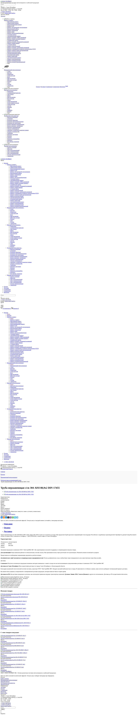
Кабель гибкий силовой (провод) (19, 183)
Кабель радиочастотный (16, 196)
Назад (8, 314)
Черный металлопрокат (13, 275)
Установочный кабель (16, 199)
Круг (11, 215)
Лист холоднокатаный (16, 279)
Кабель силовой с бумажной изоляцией (21, 186)
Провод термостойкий (16, 187)
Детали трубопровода (16, 260)
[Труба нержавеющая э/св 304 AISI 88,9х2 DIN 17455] (19, 491)
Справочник (7, 291)
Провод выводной (15, 200)
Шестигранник (14, 216)
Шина (11, 230)
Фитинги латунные (15, 266)
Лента (11, 235)
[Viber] (11, 517)
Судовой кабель (14, 189)
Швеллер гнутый (15, 217)
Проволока (13, 212)
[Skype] (15, 517)
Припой (12, 242)
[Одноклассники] (4, 517)
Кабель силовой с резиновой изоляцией (21, 192)
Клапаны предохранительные (18, 253)
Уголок (12, 222)
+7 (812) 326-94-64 (6, 11)
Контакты (6, 292)
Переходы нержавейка (16, 271)
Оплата (6, 286)
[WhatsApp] (13, 517)
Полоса (12, 219)
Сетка (11, 209)
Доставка (6, 288)
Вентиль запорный (15, 249)
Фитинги (12, 272)
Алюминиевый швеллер (16, 227)
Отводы (12, 269)
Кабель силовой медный (17, 204)
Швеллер (12, 278)
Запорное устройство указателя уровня (20, 262)
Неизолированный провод (17, 169)
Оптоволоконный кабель (17, 197)
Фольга (12, 246)
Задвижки (13, 250)
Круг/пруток (13, 233)
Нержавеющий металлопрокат (15, 207)
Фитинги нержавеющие (16, 259)
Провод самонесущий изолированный (20, 194)
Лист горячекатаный (15, 281)
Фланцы (12, 268)
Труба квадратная (15, 236)
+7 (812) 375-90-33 (6, 704)
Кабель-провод (5, 678)
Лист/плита (13, 229)
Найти (2, 709)
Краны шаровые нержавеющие (18, 256)
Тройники (13, 265)
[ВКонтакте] (2, 517)
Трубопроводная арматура (14, 248)
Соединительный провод (17, 202)
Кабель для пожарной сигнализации (20, 171)
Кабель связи (13, 176)
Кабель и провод (12, 164)
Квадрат (12, 210)
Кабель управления (15, 174)
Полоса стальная (14, 276)
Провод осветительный (16, 190)
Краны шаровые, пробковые (18, 258)
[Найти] (1, 6)
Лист (11, 220)
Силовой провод (14, 179)
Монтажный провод (15, 166)
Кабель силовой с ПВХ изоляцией (19, 181)
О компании (7, 289)
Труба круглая (14, 213)
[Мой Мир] (6, 517)
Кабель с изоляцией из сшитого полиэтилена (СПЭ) (24, 193)
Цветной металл (5, 681)
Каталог (6, 163)
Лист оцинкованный (15, 282)
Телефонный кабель (15, 184)
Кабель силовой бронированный (19, 206)
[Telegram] (17, 517)
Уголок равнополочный (16, 283)
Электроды (13, 223)
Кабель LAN (13, 170)
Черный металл (5, 684)
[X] (8, 517)
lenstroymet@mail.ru (10, 13)
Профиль (12, 245)
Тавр (11, 243)
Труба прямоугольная (16, 237)
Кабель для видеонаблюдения (18, 177)
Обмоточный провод (16, 167)
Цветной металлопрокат (14, 225)
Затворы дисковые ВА (16, 263)
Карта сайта (4, 693)
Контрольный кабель (16, 173)
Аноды (12, 240)
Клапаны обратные (15, 252)
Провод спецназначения (16, 203)
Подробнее (4, 599)
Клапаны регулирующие (17, 255)
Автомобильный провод (17, 180)
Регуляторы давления (16, 273)
